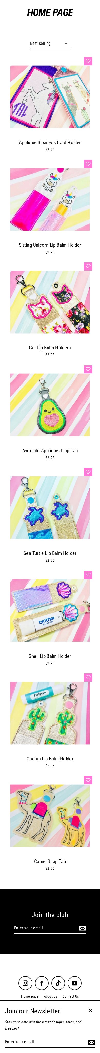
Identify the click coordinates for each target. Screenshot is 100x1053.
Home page (29, 996)
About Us (50, 996)
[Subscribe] (82, 928)
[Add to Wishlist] (88, 61)
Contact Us (71, 996)
